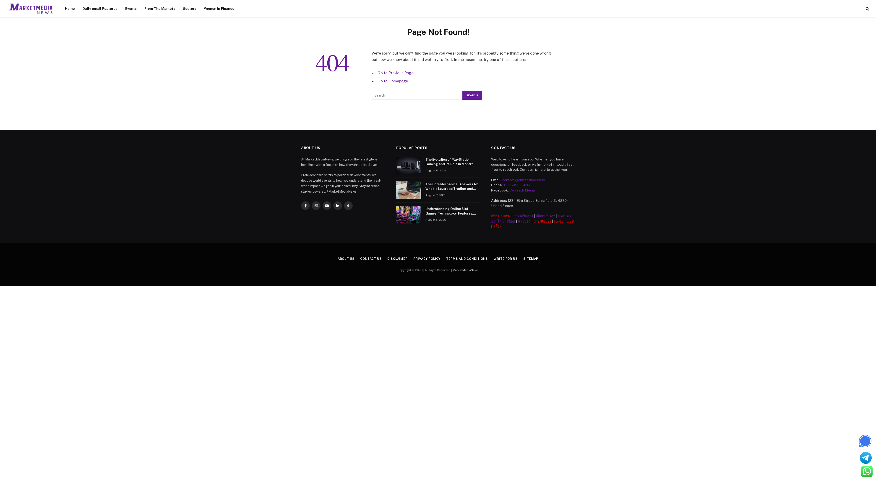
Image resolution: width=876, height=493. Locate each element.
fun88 (559, 221)
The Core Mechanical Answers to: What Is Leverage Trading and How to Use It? (451, 186)
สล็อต (511, 221)
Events (131, 8)
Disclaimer (397, 258)
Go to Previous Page (395, 73)
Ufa (537, 221)
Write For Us (506, 258)
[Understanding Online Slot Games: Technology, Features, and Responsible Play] (408, 214)
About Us (346, 258)
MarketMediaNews (466, 270)
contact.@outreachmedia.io (523, 180)
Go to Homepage (393, 81)
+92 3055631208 (517, 185)
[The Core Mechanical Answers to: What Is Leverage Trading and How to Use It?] (408, 190)
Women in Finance (219, 8)
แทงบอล (524, 221)
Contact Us (371, 258)
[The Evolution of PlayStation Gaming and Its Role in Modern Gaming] (408, 165)
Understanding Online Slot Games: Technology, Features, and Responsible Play (449, 211)
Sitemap (530, 258)
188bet (545, 221)
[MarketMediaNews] (30, 8)
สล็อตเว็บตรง (501, 216)
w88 (570, 221)
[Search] (867, 9)
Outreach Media (522, 190)
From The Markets (159, 8)
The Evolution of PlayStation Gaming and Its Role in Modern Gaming (449, 162)
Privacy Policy (427, 258)
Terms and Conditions (467, 258)
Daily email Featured (100, 8)
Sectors (189, 8)
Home (70, 8)
